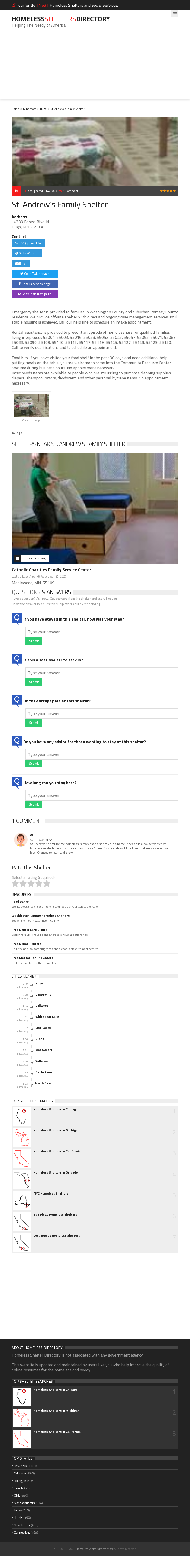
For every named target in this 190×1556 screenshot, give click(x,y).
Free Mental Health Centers (32, 958)
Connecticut (22, 1532)
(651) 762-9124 (29, 243)
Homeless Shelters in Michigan (56, 1130)
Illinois (18, 1517)
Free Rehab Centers (26, 944)
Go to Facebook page (36, 283)
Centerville (43, 994)
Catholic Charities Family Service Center (51, 569)
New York (20, 1465)
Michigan (20, 1480)
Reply (48, 839)
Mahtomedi (43, 1050)
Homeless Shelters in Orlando (56, 1172)
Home (15, 109)
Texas (18, 1510)
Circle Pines (43, 1072)
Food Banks (20, 901)
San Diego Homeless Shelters (55, 1214)
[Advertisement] (95, 67)
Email (22, 263)
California (20, 1473)
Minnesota (29, 109)
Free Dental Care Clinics (29, 930)
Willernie (41, 1061)
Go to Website (28, 253)
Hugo (43, 109)
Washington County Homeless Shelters (41, 916)
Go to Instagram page (36, 293)
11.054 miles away (34, 558)
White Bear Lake (47, 1017)
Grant (39, 1039)
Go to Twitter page (36, 273)
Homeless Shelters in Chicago (56, 1109)
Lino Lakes (43, 1028)
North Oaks (43, 1083)
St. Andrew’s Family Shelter (67, 109)
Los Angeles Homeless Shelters (57, 1235)
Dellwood (42, 1005)
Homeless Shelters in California (57, 1151)
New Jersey (22, 1524)
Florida (18, 1488)
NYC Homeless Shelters (51, 1193)
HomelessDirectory (61, 18)
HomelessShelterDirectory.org (94, 1549)
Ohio (17, 1495)
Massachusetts (24, 1502)
